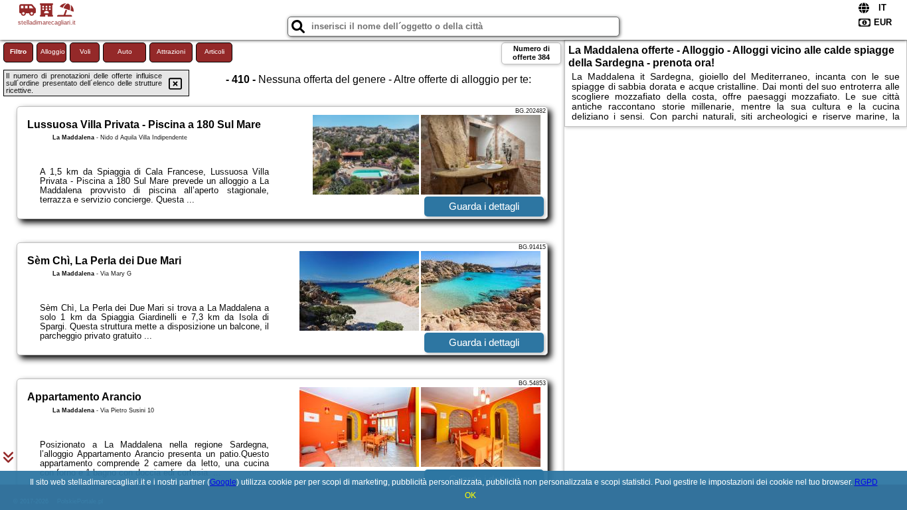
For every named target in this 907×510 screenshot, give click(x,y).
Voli (85, 51)
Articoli (214, 51)
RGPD (866, 482)
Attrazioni (171, 51)
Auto (125, 51)
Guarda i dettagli (484, 206)
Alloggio (53, 51)
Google (223, 482)
